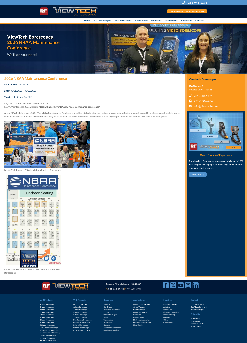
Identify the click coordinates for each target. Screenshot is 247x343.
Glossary (106, 325)
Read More (198, 174)
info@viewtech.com (206, 106)
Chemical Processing (171, 312)
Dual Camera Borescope (49, 328)
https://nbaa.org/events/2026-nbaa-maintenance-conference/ (69, 106)
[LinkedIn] (196, 285)
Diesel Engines (138, 317)
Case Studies (168, 322)
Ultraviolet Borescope (48, 335)
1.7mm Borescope (47, 320)
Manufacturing (169, 315)
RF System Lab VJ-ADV (81, 330)
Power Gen (167, 309)
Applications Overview (141, 304)
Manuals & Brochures (111, 309)
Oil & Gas (166, 317)
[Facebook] (166, 285)
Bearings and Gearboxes (142, 322)
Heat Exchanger (139, 309)
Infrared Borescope (47, 338)
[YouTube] (181, 285)
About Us (106, 304)
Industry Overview (170, 304)
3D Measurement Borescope (50, 333)
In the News (195, 318)
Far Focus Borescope (48, 340)
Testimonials (108, 320)
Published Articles (197, 324)
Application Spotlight (111, 330)
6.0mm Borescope (47, 309)
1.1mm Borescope (47, 322)
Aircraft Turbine (139, 307)
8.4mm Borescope (47, 307)
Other (165, 320)
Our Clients (107, 307)
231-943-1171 (197, 2)
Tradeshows (107, 322)
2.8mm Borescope (47, 315)
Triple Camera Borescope (49, 330)
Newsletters (195, 321)
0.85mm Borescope (47, 325)
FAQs (105, 317)
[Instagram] (188, 285)
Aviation (166, 307)
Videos (106, 312)
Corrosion (137, 315)
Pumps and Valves (140, 312)
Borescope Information (112, 328)
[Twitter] (173, 285)
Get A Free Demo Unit (199, 307)
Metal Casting (138, 325)
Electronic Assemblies (141, 320)
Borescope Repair (197, 309)
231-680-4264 (203, 101)
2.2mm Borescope (47, 317)
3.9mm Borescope (47, 312)
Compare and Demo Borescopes (187, 11)
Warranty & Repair (110, 315)
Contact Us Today (197, 304)
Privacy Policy (196, 326)
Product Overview (47, 304)
